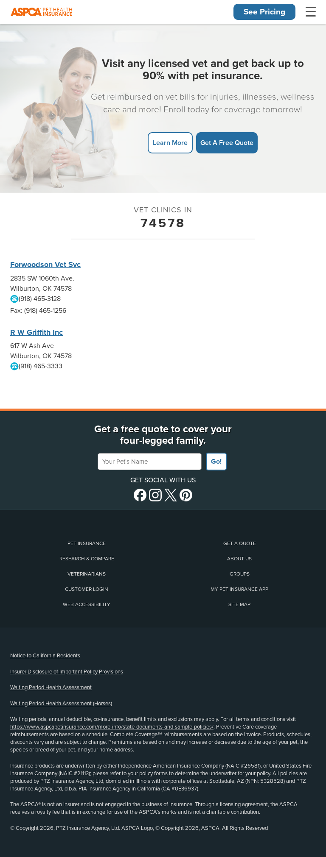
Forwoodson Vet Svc (45, 264)
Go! (216, 461)
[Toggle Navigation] (311, 12)
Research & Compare (86, 559)
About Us (239, 559)
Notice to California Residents (45, 655)
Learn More (170, 142)
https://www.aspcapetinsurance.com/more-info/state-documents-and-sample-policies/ (112, 726)
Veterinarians (86, 574)
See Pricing (264, 12)
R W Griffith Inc (36, 332)
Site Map (239, 604)
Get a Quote (239, 543)
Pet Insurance (86, 543)
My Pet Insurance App (239, 589)
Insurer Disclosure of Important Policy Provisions (66, 671)
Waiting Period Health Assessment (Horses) (61, 703)
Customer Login (86, 589)
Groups (240, 574)
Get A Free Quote (226, 142)
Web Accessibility (86, 604)
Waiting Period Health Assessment (51, 687)
